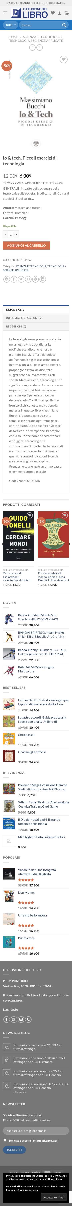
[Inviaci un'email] (21, 1019)
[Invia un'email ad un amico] (28, 279)
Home (14, 37)
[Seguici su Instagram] (14, 1019)
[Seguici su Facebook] (6, 1019)
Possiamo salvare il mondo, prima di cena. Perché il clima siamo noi (53, 577)
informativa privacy (45, 1140)
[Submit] (64, 25)
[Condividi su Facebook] (14, 279)
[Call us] (28, 1019)
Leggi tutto (10, 1009)
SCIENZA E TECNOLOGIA (41, 37)
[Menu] (5, 13)
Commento (19, 1092)
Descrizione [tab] (15, 309)
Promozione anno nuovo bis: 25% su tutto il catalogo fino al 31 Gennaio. (38, 1073)
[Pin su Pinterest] (35, 279)
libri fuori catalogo (39, 995)
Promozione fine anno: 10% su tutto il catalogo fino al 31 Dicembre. (39, 1060)
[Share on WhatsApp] (6, 279)
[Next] (69, 552)
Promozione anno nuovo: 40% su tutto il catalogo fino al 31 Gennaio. (41, 1086)
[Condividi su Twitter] (21, 279)
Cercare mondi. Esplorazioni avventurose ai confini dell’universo (16, 578)
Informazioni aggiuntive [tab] (24, 318)
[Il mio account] (60, 13)
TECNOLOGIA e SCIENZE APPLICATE (36, 40)
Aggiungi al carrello (26, 245)
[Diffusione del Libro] (29, 13)
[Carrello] (66, 13)
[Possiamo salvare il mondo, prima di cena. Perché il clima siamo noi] (53, 534)
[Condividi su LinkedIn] (42, 279)
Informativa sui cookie (27, 1190)
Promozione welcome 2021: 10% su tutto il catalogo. (37, 1047)
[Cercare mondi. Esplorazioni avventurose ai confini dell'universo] (18, 536)
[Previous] (3, 552)
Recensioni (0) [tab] (16, 326)
